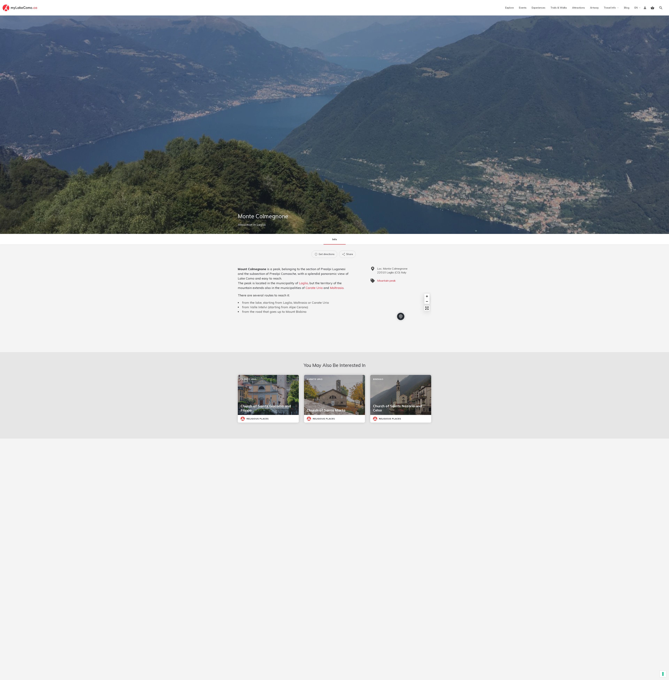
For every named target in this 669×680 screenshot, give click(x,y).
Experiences (538, 7)
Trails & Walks (559, 7)
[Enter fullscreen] (426, 308)
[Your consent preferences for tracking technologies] (663, 674)
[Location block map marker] (400, 316)
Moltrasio (337, 288)
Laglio (261, 225)
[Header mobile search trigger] (661, 8)
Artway (594, 7)
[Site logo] (20, 7)
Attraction (245, 225)
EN (636, 7)
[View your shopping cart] (652, 8)
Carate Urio (314, 288)
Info (334, 239)
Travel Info (610, 7)
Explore (509, 7)
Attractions (578, 7)
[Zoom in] (426, 296)
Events (522, 7)
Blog (626, 7)
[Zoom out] (426, 301)
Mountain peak (386, 280)
